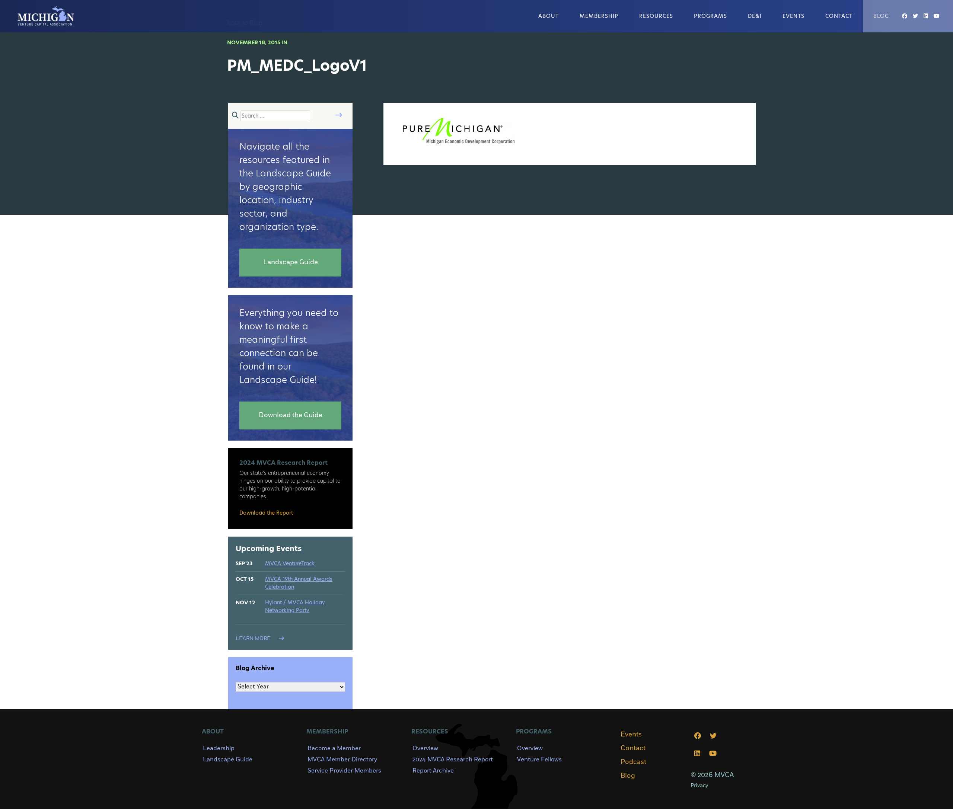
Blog (881, 16)
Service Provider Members (344, 771)
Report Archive (433, 771)
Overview (425, 748)
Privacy (699, 785)
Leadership (219, 748)
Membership (599, 16)
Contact (838, 16)
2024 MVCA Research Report (452, 759)
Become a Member (334, 748)
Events (793, 16)
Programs (710, 16)
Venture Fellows (539, 759)
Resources (656, 16)
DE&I (755, 16)
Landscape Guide (227, 759)
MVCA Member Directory (342, 759)
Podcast (633, 762)
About (548, 16)
